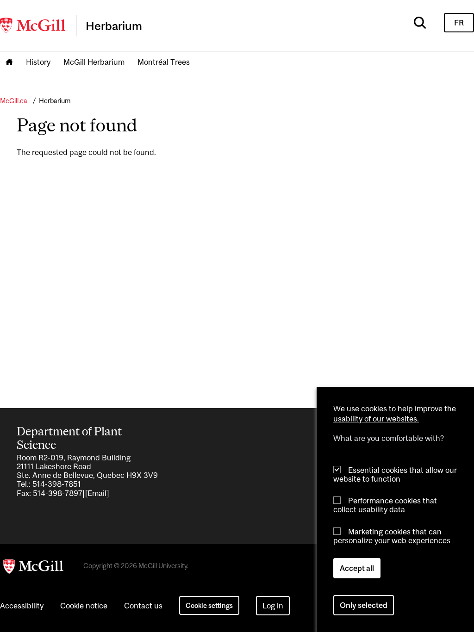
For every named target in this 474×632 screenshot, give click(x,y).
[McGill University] (33, 25)
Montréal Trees (163, 62)
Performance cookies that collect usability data (385, 505)
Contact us (143, 605)
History (38, 62)
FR (459, 22)
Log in (272, 605)
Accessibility (22, 605)
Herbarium (55, 101)
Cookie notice (83, 605)
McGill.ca (13, 101)
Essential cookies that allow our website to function (395, 474)
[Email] (97, 493)
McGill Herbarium (94, 62)
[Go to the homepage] (9, 62)
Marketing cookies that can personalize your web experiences (391, 536)
